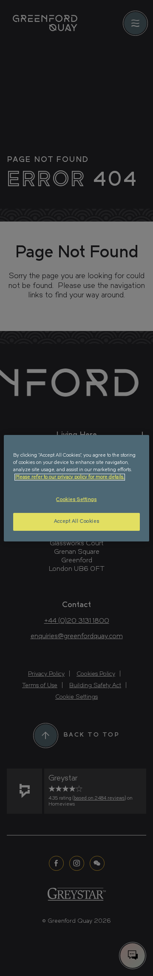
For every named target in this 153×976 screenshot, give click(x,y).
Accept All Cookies (76, 521)
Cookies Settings (76, 499)
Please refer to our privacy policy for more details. (69, 477)
